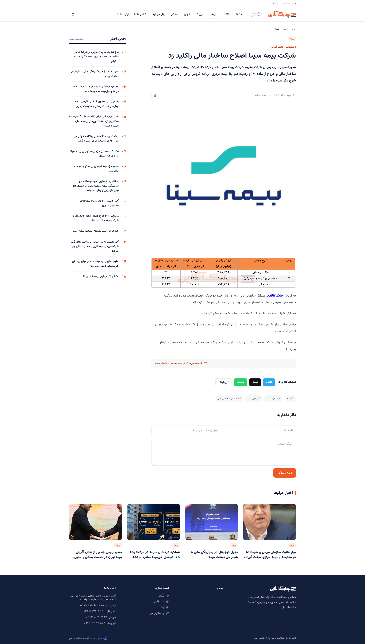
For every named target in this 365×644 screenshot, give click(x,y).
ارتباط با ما (123, 14)
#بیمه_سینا (254, 399)
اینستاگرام (159, 602)
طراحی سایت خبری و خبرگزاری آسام (85, 638)
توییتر (255, 382)
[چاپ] (154, 95)
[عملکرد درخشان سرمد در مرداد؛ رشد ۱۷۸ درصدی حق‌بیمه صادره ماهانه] (153, 522)
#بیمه (290, 399)
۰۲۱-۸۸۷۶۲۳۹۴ (93, 611)
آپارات (161, 608)
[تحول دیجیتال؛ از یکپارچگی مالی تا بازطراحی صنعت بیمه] (211, 522)
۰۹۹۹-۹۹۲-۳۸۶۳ (94, 623)
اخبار (285, 29)
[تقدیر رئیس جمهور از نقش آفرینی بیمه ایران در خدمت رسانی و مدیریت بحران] (95, 522)
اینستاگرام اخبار (156, 614)
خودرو (187, 14)
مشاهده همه (76, 39)
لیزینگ (200, 14)
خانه (293, 29)
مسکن (174, 14)
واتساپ (240, 382)
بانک (226, 14)
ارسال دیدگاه (284, 473)
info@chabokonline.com (94, 606)
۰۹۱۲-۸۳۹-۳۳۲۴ (96, 617)
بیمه (213, 14)
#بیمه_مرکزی (273, 399)
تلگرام (269, 382)
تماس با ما (140, 14)
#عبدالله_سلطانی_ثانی (229, 399)
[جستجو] (73, 14)
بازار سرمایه (158, 14)
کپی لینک (224, 382)
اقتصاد (239, 14)
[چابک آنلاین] (263, 589)
